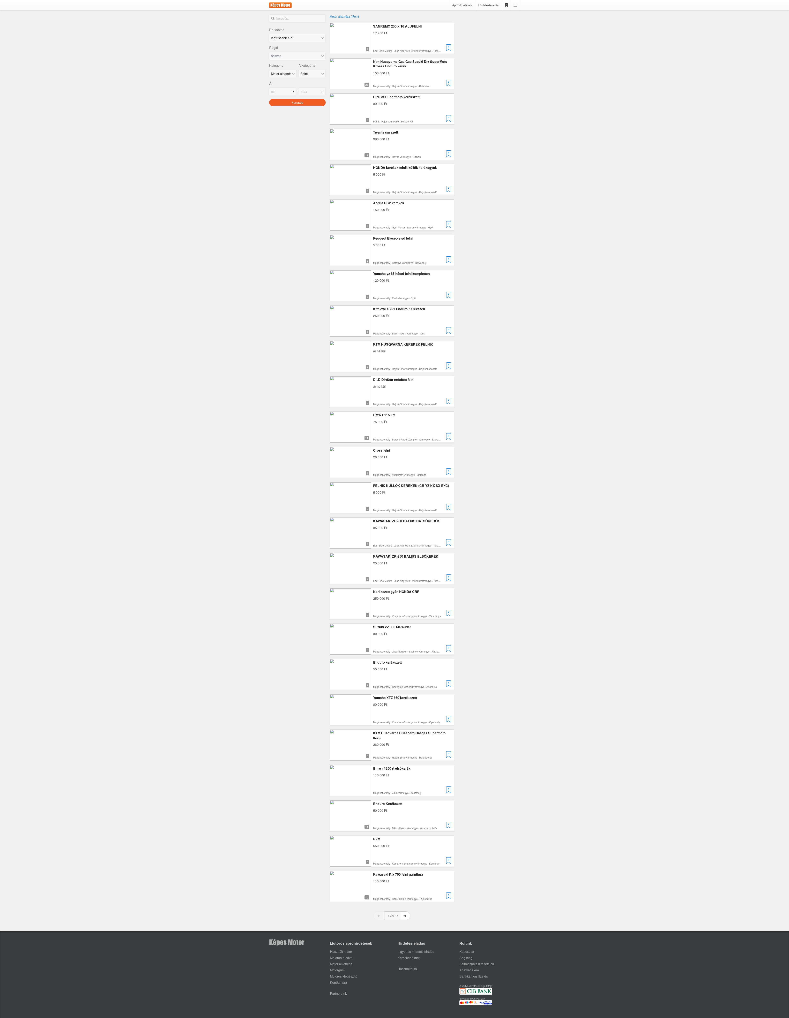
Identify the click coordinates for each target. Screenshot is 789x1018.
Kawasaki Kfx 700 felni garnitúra (398, 874)
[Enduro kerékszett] (350, 687)
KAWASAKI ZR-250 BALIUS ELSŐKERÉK (405, 556)
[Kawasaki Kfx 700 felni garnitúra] (350, 899)
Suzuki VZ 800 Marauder (392, 627)
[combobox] (297, 56)
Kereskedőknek (409, 957)
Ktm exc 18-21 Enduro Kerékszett (399, 309)
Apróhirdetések (462, 5)
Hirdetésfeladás (488, 5)
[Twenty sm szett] (350, 157)
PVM (376, 839)
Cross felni (381, 450)
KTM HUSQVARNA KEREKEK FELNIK (403, 344)
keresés (297, 102)
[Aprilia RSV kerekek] (350, 228)
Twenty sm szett (385, 132)
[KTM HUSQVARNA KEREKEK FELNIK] (350, 369)
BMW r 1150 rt (384, 415)
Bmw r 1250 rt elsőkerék (391, 768)
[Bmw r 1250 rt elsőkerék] (350, 793)
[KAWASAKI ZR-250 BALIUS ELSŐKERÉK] (350, 581)
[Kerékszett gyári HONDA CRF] (350, 616)
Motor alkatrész (340, 16)
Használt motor (341, 951)
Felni (355, 16)
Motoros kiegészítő (343, 976)
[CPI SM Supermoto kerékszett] (350, 122)
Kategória (276, 65)
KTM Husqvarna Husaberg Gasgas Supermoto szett (409, 735)
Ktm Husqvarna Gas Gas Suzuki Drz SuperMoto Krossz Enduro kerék (410, 63)
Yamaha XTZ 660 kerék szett (395, 697)
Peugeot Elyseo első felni (393, 238)
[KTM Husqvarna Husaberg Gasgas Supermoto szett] (350, 758)
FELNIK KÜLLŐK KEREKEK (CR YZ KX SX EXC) (411, 485)
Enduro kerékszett (387, 662)
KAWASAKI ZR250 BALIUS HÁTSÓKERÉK (406, 521)
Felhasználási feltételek (476, 964)
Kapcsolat (466, 951)
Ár (270, 83)
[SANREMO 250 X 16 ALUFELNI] (350, 51)
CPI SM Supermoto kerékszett (396, 97)
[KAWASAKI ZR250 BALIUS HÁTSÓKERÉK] (350, 546)
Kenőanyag (338, 982)
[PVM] (350, 864)
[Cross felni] (350, 475)
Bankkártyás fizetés (473, 976)
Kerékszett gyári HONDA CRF (396, 591)
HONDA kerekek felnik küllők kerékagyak (405, 167)
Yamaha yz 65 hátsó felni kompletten (401, 273)
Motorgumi (337, 970)
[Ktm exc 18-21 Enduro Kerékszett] (350, 334)
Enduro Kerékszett (387, 803)
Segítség (465, 957)
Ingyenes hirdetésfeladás (416, 951)
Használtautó (407, 968)
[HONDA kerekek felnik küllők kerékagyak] (350, 192)
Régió (273, 47)
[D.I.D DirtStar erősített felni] (350, 404)
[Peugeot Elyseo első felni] (350, 263)
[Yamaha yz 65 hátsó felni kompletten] (350, 298)
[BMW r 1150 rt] (350, 440)
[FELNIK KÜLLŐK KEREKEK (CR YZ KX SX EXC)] (350, 510)
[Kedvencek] (506, 5)
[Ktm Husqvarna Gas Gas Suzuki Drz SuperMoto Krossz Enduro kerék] (350, 86)
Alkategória (307, 65)
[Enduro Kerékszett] (350, 828)
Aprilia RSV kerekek (388, 203)
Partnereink (338, 993)
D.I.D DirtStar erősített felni (393, 379)
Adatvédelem (469, 970)
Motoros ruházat (341, 957)
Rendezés (276, 29)
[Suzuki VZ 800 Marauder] (350, 652)
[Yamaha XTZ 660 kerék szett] (350, 722)
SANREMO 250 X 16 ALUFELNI (397, 26)
